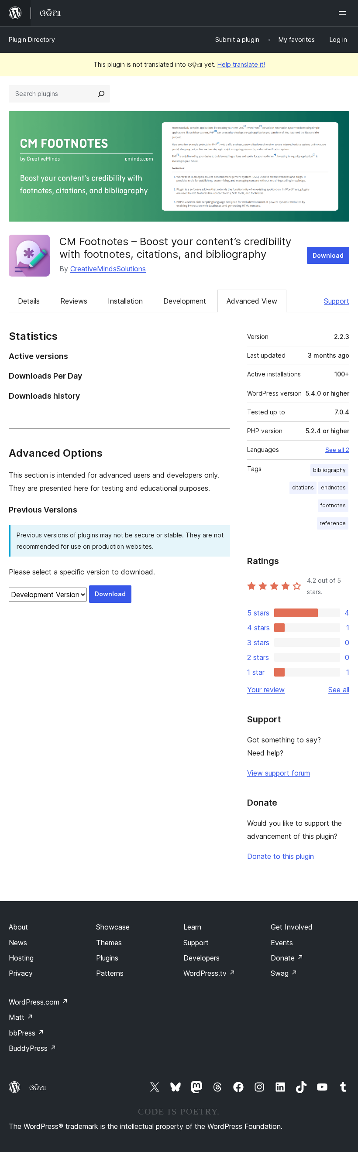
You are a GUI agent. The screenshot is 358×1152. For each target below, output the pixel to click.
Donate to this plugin (280, 856)
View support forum (278, 773)
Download (328, 255)
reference (333, 523)
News (18, 942)
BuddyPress (32, 1048)
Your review (266, 689)
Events (282, 942)
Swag (284, 973)
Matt (21, 1017)
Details (29, 301)
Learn (192, 927)
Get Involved (292, 927)
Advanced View (252, 301)
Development (184, 301)
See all (338, 689)
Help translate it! (241, 64)
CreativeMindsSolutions (108, 268)
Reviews (73, 301)
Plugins (107, 958)
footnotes (333, 505)
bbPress (26, 1033)
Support (336, 301)
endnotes (333, 487)
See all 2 (337, 449)
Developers (201, 958)
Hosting (21, 958)
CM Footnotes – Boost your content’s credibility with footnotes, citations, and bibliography (175, 247)
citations (303, 487)
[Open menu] (344, 13)
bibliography (329, 470)
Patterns (110, 973)
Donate (287, 958)
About (18, 927)
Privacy (21, 973)
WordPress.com (38, 1002)
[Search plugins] (101, 94)
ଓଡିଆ (37, 1087)
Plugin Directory (32, 39)
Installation (125, 301)
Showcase (113, 927)
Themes (109, 942)
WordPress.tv (209, 973)
